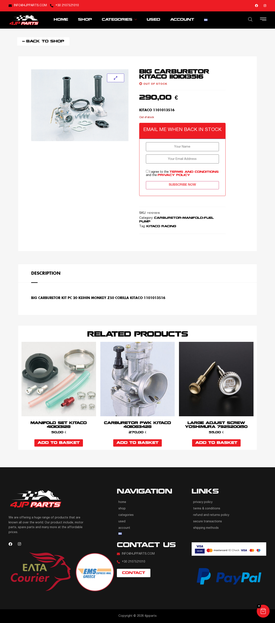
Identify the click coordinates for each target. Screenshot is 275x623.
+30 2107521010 (67, 5)
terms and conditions (194, 172)
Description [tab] (46, 273)
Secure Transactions (207, 521)
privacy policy (174, 175)
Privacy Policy (202, 502)
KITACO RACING (161, 226)
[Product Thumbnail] (115, 78)
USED (153, 19)
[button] (263, 611)
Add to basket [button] (59, 442)
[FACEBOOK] (256, 5)
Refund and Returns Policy (211, 515)
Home (61, 19)
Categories (117, 19)
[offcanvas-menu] (263, 19)
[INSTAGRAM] (264, 5)
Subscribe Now (182, 184)
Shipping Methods (206, 528)
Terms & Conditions (206, 508)
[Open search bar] (250, 19)
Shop (85, 19)
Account (182, 19)
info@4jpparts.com (30, 5)
